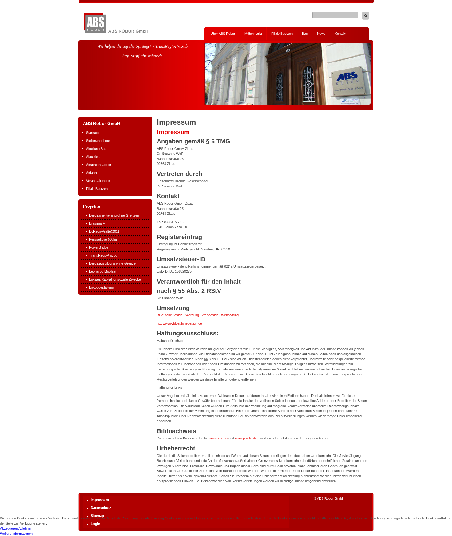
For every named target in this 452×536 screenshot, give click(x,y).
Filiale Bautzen (282, 33)
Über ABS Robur (223, 33)
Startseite (93, 132)
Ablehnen (25, 528)
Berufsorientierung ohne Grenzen (114, 215)
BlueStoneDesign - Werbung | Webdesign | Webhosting (198, 315)
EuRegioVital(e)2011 (104, 231)
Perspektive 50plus (103, 239)
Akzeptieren (9, 528)
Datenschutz (101, 508)
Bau (305, 33)
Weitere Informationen (16, 533)
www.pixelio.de (246, 438)
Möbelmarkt (253, 33)
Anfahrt (91, 172)
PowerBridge (98, 247)
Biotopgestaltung (101, 287)
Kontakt (340, 33)
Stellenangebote (98, 140)
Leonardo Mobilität (102, 271)
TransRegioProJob (103, 255)
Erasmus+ (97, 223)
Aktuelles (93, 156)
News (321, 33)
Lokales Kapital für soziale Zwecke (115, 279)
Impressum (173, 132)
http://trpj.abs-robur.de (142, 55)
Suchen (365, 16)
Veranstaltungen (98, 180)
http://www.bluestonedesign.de (179, 323)
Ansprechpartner (98, 164)
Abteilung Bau (96, 148)
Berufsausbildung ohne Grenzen (113, 263)
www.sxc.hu (218, 438)
